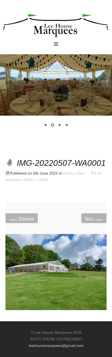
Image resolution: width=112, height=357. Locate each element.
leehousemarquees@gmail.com (56, 345)
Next (94, 218)
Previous (21, 218)
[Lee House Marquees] (56, 21)
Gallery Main (74, 173)
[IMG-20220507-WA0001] (56, 271)
